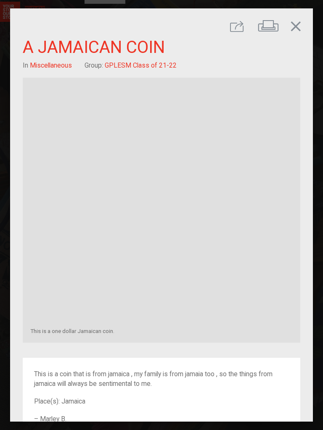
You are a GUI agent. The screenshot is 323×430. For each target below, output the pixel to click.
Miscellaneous (51, 65)
